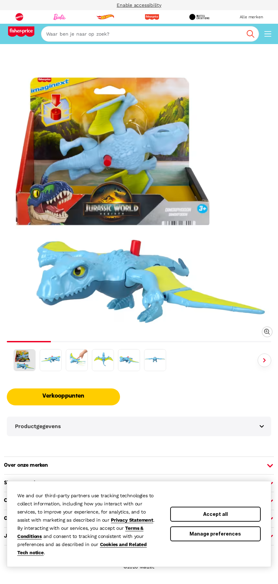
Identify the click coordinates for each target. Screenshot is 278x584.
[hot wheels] (105, 17)
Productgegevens (38, 426)
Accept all (215, 514)
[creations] (199, 17)
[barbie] (59, 17)
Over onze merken (26, 465)
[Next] (264, 360)
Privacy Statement (132, 520)
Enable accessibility (139, 5)
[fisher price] (152, 17)
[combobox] (150, 34)
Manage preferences (215, 534)
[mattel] (19, 17)
